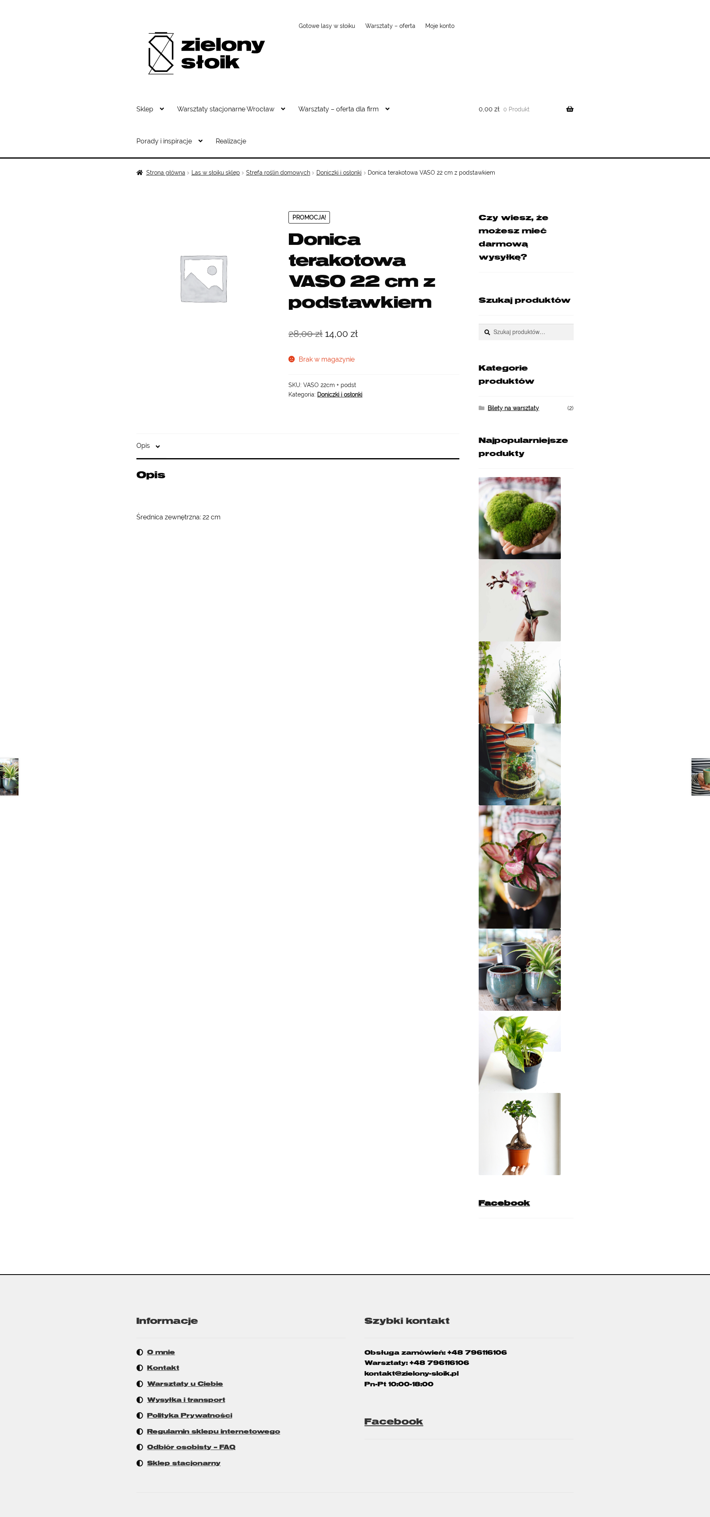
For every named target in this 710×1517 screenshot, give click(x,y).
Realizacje (231, 141)
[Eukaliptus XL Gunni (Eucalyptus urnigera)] (526, 682)
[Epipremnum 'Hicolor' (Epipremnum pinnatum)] (526, 1052)
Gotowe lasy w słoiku (327, 26)
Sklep (144, 109)
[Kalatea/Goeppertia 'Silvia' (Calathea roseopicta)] (526, 867)
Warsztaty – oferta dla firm (338, 109)
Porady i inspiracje (164, 141)
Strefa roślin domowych (278, 172)
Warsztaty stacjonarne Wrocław (225, 109)
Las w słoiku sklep (215, 172)
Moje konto (439, 26)
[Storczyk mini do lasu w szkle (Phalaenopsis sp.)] (526, 600)
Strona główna (165, 172)
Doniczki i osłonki (339, 172)
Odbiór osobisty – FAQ (191, 1447)
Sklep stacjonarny (184, 1463)
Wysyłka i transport (186, 1400)
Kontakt (163, 1368)
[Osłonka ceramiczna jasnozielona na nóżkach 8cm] (526, 970)
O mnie (161, 1352)
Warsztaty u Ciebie (185, 1384)
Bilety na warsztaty (513, 408)
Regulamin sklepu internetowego (213, 1431)
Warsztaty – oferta (390, 26)
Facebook (504, 1203)
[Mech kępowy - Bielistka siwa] (526, 518)
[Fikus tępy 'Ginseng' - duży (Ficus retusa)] (526, 1134)
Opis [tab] (143, 446)
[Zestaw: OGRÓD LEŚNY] (526, 764)
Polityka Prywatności (189, 1415)
